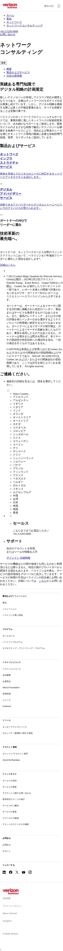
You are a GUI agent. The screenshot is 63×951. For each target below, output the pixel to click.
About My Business (11, 760)
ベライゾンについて (12, 669)
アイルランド (20, 397)
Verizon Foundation (11, 687)
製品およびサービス (18, 72)
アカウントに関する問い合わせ (17, 793)
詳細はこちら (8, 265)
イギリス (18, 403)
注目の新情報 (14, 75)
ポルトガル (19, 485)
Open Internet (10, 913)
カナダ (17, 424)
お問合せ (7, 845)
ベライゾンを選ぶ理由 (13, 615)
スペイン (18, 444)
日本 (15, 502)
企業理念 (7, 681)
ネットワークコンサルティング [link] (24, 25)
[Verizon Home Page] (11, 891)
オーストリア (20, 420)
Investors (7, 706)
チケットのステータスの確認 (16, 824)
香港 (15, 512)
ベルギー (18, 482)
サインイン (49, 6)
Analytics (7, 921)
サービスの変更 (10, 787)
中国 (15, 495)
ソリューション (10, 609)
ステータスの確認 (11, 818)
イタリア (18, 407)
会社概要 (7, 675)
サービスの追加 (10, 780)
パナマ (17, 465)
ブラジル (18, 468)
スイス (17, 437)
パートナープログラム (13, 642)
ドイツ (17, 454)
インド (17, 410)
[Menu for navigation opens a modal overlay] (58, 6)
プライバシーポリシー (12, 906)
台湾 (15, 499)
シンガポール (20, 434)
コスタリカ (19, 427)
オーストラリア (22, 417)
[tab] (34, 69)
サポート (7, 851)
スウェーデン (20, 441)
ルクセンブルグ (22, 492)
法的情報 (6, 898)
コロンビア (19, 431)
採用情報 (7, 693)
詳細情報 (25, 557)
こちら (43, 580)
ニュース (7, 700)
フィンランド (20, 471)
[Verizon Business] (10, 5)
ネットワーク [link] (14, 22)
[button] (3, 63)
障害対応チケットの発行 (14, 799)
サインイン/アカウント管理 (15, 753)
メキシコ (18, 488)
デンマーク (19, 451)
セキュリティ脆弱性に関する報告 (18, 733)
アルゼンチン (20, 400)
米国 (15, 505)
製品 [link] (9, 18)
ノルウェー (19, 461)
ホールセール (9, 636)
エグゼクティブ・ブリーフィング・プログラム (24, 648)
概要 (9, 69)
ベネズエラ (19, 478)
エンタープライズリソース (15, 727)
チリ (15, 448)
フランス (18, 475)
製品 (5, 602)
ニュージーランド (23, 458)
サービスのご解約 (11, 805)
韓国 (15, 509)
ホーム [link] (10, 15)
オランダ (18, 414)
